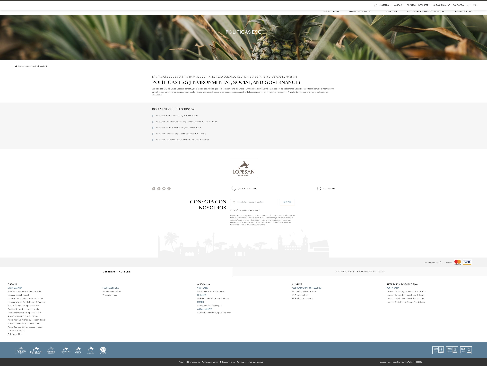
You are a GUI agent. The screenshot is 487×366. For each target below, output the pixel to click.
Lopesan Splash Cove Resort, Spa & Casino (405, 298)
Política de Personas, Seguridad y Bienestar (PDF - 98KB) (181, 133)
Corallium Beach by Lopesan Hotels (23, 309)
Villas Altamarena (109, 295)
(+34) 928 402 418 (247, 188)
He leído (246, 210)
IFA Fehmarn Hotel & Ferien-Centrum (213, 298)
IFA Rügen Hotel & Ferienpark (209, 305)
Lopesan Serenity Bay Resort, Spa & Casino (405, 295)
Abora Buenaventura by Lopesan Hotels (25, 327)
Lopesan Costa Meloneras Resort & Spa (25, 298)
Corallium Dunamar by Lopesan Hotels (24, 313)
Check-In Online (441, 5)
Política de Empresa (227, 362)
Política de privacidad (210, 362)
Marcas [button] (398, 5)
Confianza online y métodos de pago (438, 262)
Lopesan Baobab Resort (18, 295)
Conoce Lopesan (331, 11)
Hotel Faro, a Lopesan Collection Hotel (24, 291)
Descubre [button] (423, 5)
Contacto (458, 5)
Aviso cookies (195, 362)
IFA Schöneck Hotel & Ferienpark (211, 291)
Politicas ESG (41, 66)
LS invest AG (391, 11)
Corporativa (29, 66)
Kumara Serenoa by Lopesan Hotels (23, 305)
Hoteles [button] (384, 5)
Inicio (20, 66)
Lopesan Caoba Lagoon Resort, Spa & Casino (406, 291)
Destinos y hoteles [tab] (116, 271)
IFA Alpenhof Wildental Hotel (304, 291)
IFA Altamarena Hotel (111, 291)
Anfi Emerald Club (15, 334)
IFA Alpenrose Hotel (300, 295)
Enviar (287, 202)
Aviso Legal (183, 362)
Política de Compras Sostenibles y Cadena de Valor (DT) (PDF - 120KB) (187, 121)
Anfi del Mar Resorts (16, 330)
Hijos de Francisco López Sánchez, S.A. (426, 11)
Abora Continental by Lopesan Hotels (24, 323)
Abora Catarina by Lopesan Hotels (23, 316)
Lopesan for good (464, 11)
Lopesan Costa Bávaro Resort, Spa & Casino (406, 302)
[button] (469, 5)
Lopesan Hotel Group (360, 11)
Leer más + (157, 95)
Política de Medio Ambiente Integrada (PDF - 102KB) (179, 127)
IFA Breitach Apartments (302, 298)
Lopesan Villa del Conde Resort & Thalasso (26, 302)
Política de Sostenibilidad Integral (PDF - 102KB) (177, 115)
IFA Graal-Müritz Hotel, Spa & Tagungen (214, 313)
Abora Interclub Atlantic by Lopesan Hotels (26, 320)
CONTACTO (329, 188)
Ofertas (411, 5)
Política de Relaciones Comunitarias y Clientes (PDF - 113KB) (182, 139)
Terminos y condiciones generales (250, 362)
